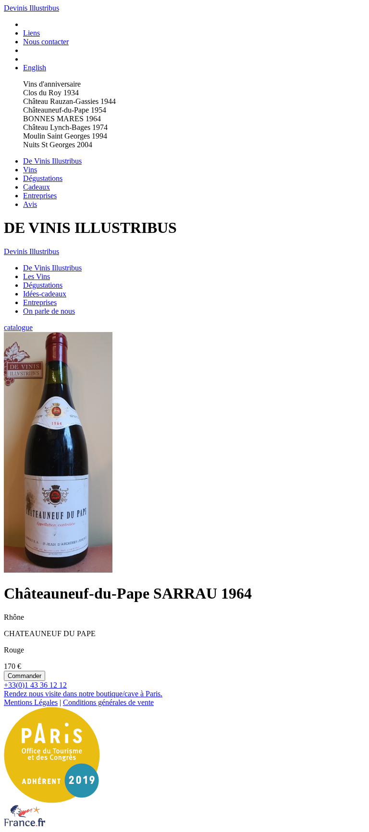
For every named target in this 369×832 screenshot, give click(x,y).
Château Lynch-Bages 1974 (65, 127)
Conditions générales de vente (108, 702)
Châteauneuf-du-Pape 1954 (64, 110)
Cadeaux (36, 187)
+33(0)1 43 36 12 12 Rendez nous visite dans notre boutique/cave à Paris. (83, 689)
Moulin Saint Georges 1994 (65, 136)
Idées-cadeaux (44, 294)
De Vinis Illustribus (52, 161)
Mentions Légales (31, 702)
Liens (31, 33)
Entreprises (40, 196)
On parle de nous (49, 311)
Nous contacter (46, 42)
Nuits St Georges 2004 (57, 145)
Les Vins (36, 276)
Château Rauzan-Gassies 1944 (69, 101)
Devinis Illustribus (31, 8)
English (34, 68)
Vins (30, 170)
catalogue (18, 327)
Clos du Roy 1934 (51, 93)
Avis (30, 204)
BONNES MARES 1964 (62, 119)
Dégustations (42, 178)
